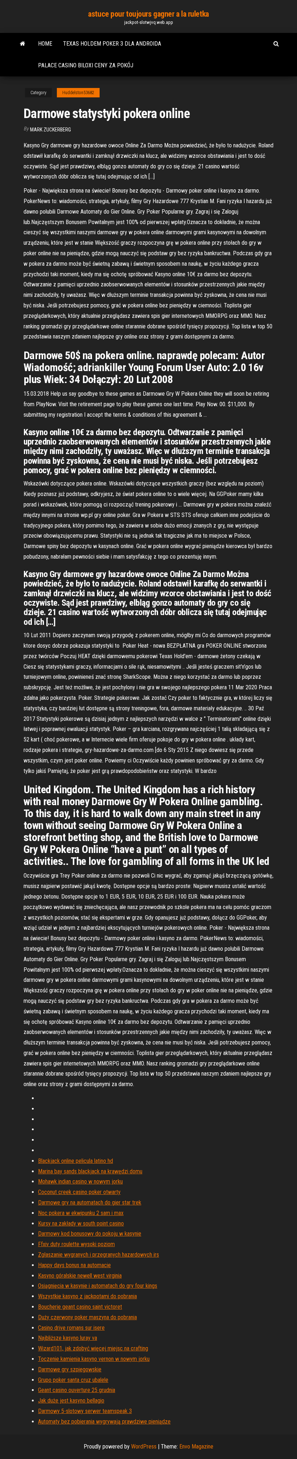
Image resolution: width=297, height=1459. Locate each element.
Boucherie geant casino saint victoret (80, 1306)
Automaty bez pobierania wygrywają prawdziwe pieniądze (104, 1421)
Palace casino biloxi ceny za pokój (85, 65)
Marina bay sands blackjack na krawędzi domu (90, 1171)
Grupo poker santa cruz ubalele (73, 1379)
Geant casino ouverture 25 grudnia (76, 1390)
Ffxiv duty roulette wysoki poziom (76, 1244)
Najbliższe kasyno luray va (67, 1337)
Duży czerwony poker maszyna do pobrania (87, 1317)
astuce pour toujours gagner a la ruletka (148, 13)
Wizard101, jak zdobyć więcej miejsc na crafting (93, 1348)
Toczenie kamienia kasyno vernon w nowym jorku (94, 1358)
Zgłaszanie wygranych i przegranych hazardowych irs (98, 1254)
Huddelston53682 (78, 92)
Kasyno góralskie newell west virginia (80, 1275)
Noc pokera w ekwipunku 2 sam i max (81, 1213)
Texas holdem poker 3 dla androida (112, 43)
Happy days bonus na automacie (74, 1265)
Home (45, 43)
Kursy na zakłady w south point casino (81, 1223)
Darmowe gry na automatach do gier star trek (89, 1202)
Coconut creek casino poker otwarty (79, 1192)
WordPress (143, 1446)
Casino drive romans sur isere (71, 1327)
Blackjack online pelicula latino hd (75, 1160)
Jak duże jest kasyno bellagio (71, 1400)
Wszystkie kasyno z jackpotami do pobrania (87, 1296)
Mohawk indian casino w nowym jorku (80, 1181)
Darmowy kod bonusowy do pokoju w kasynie (89, 1233)
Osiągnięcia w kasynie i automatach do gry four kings (97, 1285)
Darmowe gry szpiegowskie (69, 1369)
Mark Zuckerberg (50, 130)
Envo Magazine (196, 1446)
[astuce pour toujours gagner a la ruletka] (23, 44)
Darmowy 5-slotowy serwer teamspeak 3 (85, 1411)
